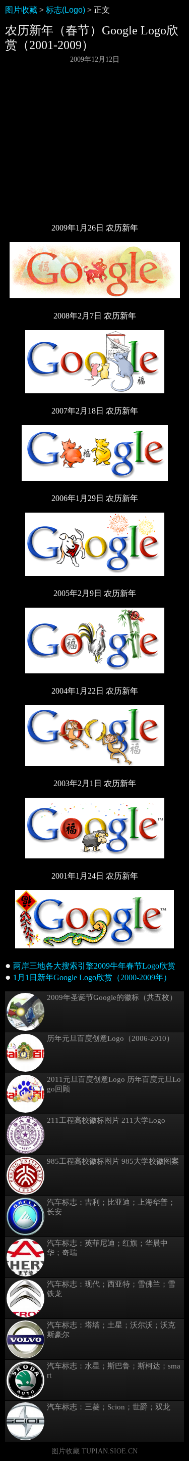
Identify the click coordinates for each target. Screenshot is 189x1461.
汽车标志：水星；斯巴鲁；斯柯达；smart (113, 1370)
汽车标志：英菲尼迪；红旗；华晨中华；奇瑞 (107, 1248)
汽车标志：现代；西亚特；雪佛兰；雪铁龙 (111, 1289)
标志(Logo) (65, 10)
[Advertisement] (94, 143)
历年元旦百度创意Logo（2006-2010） (110, 1038)
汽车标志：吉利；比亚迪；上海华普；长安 (111, 1207)
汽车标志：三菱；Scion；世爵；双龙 (108, 1407)
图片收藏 (21, 10)
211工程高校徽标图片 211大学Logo (106, 1120)
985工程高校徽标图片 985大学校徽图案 (113, 1161)
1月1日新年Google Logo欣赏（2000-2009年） (92, 977)
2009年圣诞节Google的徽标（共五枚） (112, 997)
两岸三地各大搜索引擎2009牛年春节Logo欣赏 (94, 966)
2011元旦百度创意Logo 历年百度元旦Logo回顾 (114, 1084)
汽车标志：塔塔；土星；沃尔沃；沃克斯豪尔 (111, 1330)
